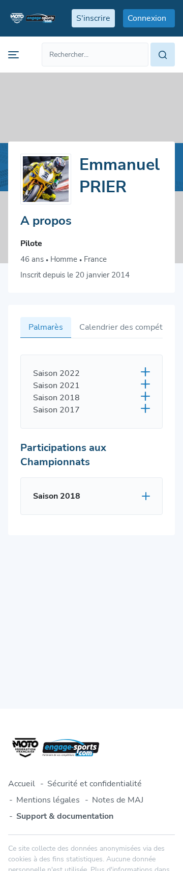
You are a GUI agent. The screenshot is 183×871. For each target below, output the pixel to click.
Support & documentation (64, 816)
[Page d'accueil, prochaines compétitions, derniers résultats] (31, 18)
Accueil (21, 783)
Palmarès (45, 327)
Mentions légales (48, 800)
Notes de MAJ (117, 800)
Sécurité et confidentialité (94, 783)
